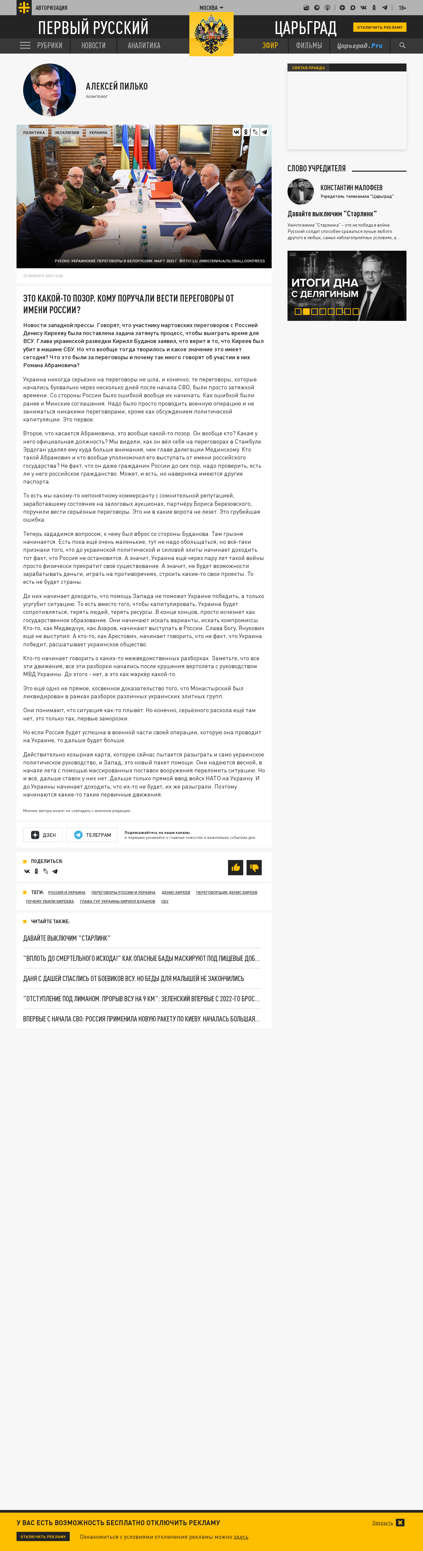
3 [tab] (316, 313)
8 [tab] (357, 313)
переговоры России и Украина (124, 892)
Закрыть (382, 1523)
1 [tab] (299, 313)
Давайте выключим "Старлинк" (67, 937)
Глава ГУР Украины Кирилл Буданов (117, 901)
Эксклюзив (67, 132)
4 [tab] (324, 313)
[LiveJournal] (255, 132)
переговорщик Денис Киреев (226, 892)
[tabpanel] (347, 286)
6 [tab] (340, 313)
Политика (34, 132)
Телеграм (98, 835)
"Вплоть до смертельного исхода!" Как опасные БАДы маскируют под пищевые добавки (142, 958)
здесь (241, 1536)
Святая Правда (308, 67)
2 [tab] (307, 313)
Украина (98, 132)
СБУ (165, 901)
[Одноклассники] (246, 132)
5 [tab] (332, 313)
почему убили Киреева (50, 901)
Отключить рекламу (380, 27)
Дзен (49, 835)
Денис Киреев (176, 892)
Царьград (305, 27)
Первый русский (93, 27)
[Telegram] (264, 132)
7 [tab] (349, 313)
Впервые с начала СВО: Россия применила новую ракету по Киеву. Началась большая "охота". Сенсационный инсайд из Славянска (142, 1018)
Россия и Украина (67, 892)
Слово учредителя (317, 168)
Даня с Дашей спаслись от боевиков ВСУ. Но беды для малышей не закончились (133, 978)
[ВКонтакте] (237, 132)
